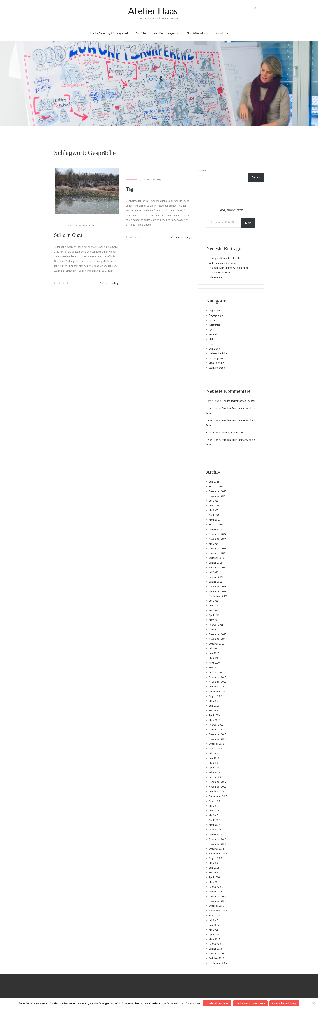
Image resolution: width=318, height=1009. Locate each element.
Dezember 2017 (217, 781)
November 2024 (217, 538)
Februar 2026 (216, 486)
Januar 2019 (215, 729)
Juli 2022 (213, 572)
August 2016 (215, 858)
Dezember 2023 (217, 548)
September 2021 (218, 596)
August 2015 (215, 915)
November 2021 (217, 591)
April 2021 (214, 615)
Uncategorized (217, 358)
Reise (212, 344)
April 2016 (214, 877)
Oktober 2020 (216, 643)
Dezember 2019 (217, 677)
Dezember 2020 (217, 634)
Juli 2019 (213, 700)
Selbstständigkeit (219, 353)
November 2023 (217, 553)
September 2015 (218, 910)
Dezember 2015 (217, 896)
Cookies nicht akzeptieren (250, 1003)
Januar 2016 (215, 891)
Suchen (202, 170)
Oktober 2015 (216, 905)
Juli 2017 (213, 805)
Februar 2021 (216, 624)
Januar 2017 (215, 834)
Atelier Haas (153, 10)
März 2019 (214, 720)
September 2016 (218, 853)
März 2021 (214, 619)
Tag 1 (131, 189)
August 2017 (215, 801)
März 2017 (214, 824)
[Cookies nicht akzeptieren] (313, 1003)
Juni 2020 (214, 653)
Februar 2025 (216, 524)
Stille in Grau (68, 235)
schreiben (214, 348)
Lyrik (211, 329)
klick (248, 222)
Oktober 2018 (216, 743)
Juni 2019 (214, 705)
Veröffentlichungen (164, 33)
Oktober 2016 (216, 848)
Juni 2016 (214, 867)
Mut (211, 339)
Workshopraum (217, 367)
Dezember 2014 (217, 953)
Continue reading (109, 283)
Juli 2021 (213, 600)
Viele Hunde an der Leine (222, 263)
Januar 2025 (215, 529)
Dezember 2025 (217, 491)
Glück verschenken (219, 272)
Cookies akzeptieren (217, 1003)
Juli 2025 (213, 500)
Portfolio (141, 33)
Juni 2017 (214, 810)
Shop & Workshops (197, 33)
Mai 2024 (213, 543)
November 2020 (217, 638)
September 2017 (218, 796)
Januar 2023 (215, 562)
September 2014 (218, 963)
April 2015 (214, 934)
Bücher (213, 320)
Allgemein (214, 310)
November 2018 (217, 739)
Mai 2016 (213, 872)
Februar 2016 (216, 886)
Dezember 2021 (217, 586)
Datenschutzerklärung (284, 1003)
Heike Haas (212, 408)
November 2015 (217, 901)
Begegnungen (216, 315)
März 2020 (214, 667)
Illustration (214, 324)
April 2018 (214, 767)
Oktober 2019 (216, 686)
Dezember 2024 (217, 534)
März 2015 (214, 939)
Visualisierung (216, 362)
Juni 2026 (214, 481)
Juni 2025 (214, 505)
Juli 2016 (213, 862)
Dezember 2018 (217, 734)
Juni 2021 (214, 605)
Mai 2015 (213, 929)
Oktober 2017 (216, 791)
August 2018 (215, 748)
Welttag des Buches (233, 432)
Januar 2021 (215, 629)
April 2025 (214, 515)
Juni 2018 (214, 758)
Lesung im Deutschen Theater (225, 258)
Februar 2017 (216, 829)
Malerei (213, 334)
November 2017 (217, 786)
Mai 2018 (213, 763)
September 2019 (218, 691)
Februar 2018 (216, 777)
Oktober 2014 (216, 958)
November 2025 (217, 496)
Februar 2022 (216, 577)
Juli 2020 (213, 648)
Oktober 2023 (216, 557)
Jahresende (215, 277)
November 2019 (217, 681)
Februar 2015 (216, 943)
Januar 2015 (215, 948)
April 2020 (214, 662)
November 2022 (217, 567)
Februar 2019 (216, 724)
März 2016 (214, 882)
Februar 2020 (216, 672)
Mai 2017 (213, 815)
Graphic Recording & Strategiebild (109, 33)
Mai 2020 (213, 658)
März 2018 (214, 772)
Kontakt (220, 33)
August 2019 (215, 696)
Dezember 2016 (217, 839)
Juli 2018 (213, 753)
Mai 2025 (213, 510)
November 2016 (217, 844)
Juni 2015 (214, 925)
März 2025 (214, 519)
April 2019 (214, 715)
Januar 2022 (215, 581)
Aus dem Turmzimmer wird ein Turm (228, 267)
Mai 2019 (213, 710)
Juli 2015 (213, 920)
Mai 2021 (213, 610)
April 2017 (214, 820)
